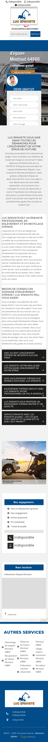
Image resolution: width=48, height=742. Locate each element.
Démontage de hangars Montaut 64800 (10, 647)
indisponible (15, 1)
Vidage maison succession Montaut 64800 (41, 655)
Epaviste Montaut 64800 (24, 658)
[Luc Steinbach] (24, 16)
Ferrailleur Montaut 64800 (40, 668)
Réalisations (23, 72)
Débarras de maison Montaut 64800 (25, 646)
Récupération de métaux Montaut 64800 (10, 660)
